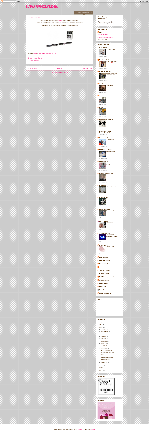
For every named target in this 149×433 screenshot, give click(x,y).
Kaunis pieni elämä (105, 60)
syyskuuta (104, 336)
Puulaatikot (102, 185)
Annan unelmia (103, 245)
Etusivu (59, 68)
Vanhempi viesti (87, 68)
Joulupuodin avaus (110, 199)
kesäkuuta (104, 338)
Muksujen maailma (104, 260)
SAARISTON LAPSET (105, 149)
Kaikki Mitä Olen (104, 48)
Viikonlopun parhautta (111, 109)
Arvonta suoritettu (105, 359)
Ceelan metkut (103, 137)
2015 (101, 322)
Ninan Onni (102, 290)
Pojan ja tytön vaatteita (106, 119)
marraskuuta (104, 331)
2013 (101, 327)
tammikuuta (104, 362)
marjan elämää (103, 221)
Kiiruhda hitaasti (104, 273)
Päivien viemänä (104, 280)
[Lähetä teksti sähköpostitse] (59, 53)
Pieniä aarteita (103, 267)
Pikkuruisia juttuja (104, 263)
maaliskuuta (104, 345)
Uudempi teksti (32, 68)
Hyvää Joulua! (109, 85)
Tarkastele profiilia (102, 39)
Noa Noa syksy (110, 246)
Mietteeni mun (103, 161)
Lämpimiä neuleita (110, 121)
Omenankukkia (103, 283)
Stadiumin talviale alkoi (107, 357)
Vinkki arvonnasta (105, 355)
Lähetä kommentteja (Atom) (61, 72)
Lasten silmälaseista (106, 350)
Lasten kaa (102, 286)
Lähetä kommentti (34, 60)
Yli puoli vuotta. (110, 139)
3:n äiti (101, 32)
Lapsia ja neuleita (104, 209)
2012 (101, 365)
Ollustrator (79, 429)
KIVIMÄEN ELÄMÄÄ (105, 71)
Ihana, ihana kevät (110, 151)
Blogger (93, 429)
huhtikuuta (104, 343)
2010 (101, 370)
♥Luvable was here (104, 233)
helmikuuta (104, 348)
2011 (100, 367)
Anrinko (101, 95)
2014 (101, 325)
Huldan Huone (103, 197)
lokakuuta (103, 334)
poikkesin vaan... (110, 222)
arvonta (60, 20)
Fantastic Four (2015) (104, 133)
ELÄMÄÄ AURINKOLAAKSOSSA (42, 6)
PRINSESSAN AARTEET (106, 173)
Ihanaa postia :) (110, 210)
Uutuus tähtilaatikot (111, 187)
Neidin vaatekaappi (105, 293)
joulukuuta (104, 329)
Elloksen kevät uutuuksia (107, 352)
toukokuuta (104, 341)
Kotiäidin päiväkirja (105, 131)
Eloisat (101, 107)
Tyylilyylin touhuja (104, 270)
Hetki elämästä (103, 257)
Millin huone (109, 175)
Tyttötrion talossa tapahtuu (107, 83)
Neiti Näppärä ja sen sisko (107, 276)
